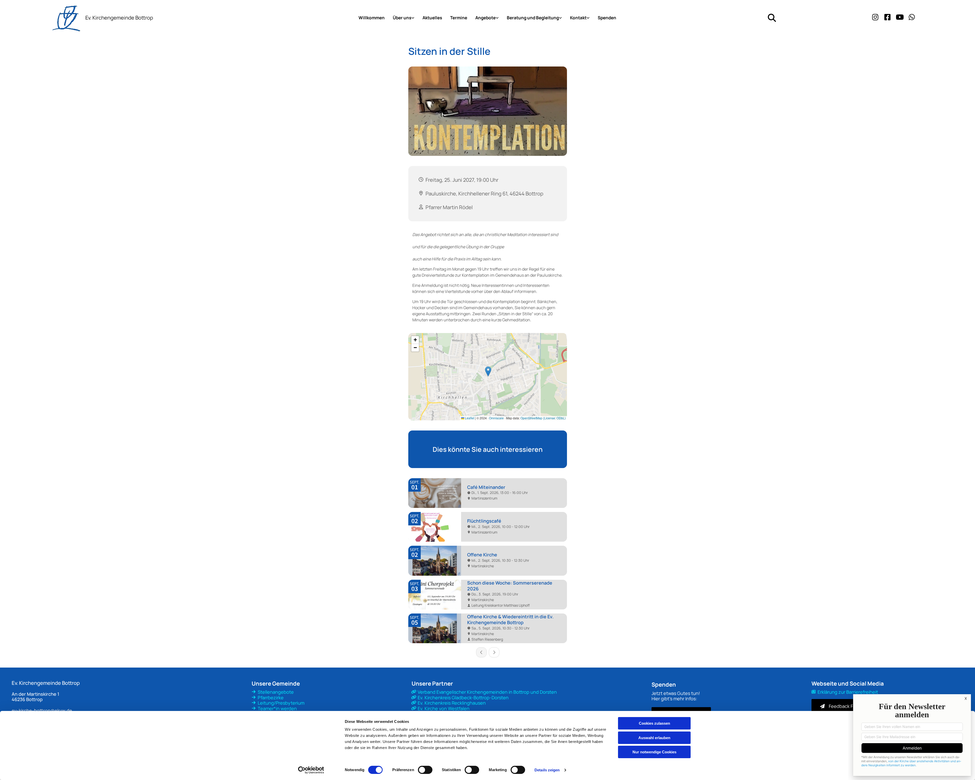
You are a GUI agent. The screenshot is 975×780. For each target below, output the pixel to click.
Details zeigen (547, 770)
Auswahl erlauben (654, 738)
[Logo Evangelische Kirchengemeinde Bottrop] (40, 18)
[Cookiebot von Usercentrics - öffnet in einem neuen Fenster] (311, 770)
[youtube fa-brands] (900, 18)
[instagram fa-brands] (875, 18)
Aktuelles (432, 18)
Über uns (402, 18)
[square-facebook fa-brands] (888, 18)
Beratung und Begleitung (533, 18)
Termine (458, 18)
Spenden (607, 18)
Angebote (485, 18)
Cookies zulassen (654, 723)
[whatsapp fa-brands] (912, 18)
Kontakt (578, 18)
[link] (403, 18)
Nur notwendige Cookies (654, 752)
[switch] (425, 770)
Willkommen (372, 18)
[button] (844, 706)
